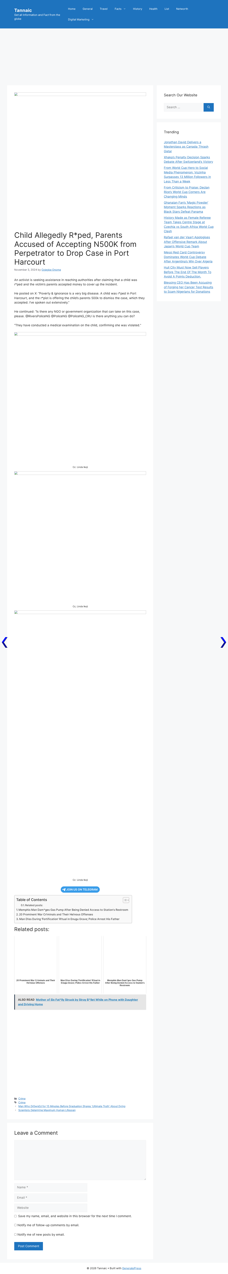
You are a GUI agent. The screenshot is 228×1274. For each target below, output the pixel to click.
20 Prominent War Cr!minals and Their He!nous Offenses (56, 914)
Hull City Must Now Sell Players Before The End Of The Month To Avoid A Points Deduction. (187, 272)
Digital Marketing (78, 19)
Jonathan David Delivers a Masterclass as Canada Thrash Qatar (186, 146)
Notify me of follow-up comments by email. (48, 1225)
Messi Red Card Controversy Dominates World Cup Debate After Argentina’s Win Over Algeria (188, 257)
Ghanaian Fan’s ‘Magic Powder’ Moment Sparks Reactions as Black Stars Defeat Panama (186, 207)
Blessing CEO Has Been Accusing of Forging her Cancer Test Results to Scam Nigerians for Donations (188, 287)
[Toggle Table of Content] (124, 900)
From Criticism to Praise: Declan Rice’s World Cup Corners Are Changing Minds (186, 192)
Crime (21, 1098)
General (88, 8)
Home (72, 8)
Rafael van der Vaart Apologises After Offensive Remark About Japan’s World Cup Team (187, 241)
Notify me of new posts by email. (41, 1234)
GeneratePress (131, 1268)
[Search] (209, 107)
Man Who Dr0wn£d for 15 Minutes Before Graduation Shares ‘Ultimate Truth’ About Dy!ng (71, 1106)
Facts (118, 8)
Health (153, 8)
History (137, 8)
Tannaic (23, 10)
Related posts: (34, 905)
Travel (104, 8)
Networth (182, 8)
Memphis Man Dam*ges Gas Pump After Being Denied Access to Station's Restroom (73, 909)
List (167, 8)
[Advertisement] (114, 55)
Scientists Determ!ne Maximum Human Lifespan (47, 1110)
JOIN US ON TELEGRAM (82, 889)
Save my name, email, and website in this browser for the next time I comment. (75, 1216)
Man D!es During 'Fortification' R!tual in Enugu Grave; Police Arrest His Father (69, 919)
